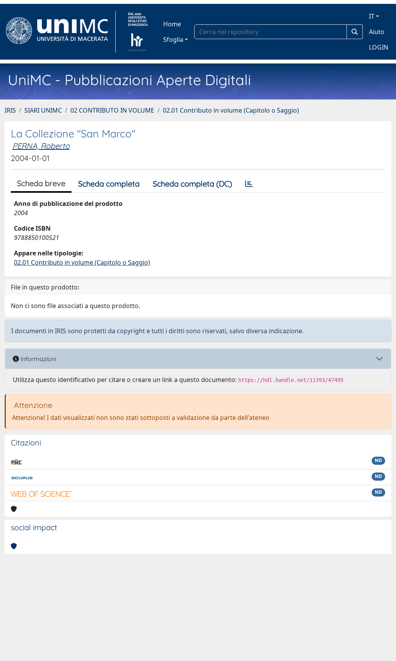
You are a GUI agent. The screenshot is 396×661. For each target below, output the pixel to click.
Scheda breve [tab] (41, 183)
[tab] (249, 184)
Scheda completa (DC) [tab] (192, 183)
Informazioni (37, 359)
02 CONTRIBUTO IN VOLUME (112, 110)
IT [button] (371, 16)
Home (172, 24)
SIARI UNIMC (43, 110)
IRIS (10, 110)
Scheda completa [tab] (109, 183)
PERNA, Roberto (41, 146)
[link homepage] (60, 32)
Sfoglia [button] (173, 39)
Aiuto (376, 31)
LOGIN (378, 47)
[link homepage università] (138, 32)
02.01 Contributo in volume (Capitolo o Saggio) (231, 110)
